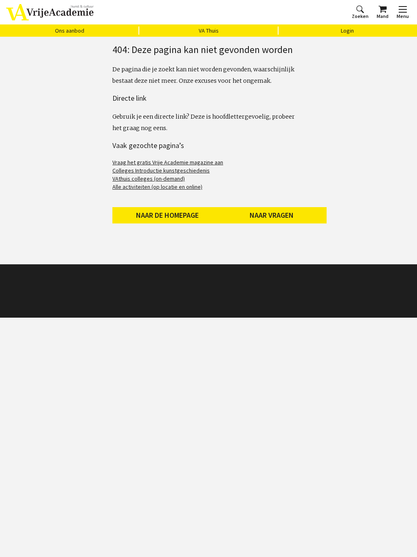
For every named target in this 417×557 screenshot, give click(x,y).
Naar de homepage (167, 215)
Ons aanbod (69, 30)
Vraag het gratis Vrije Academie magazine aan (167, 162)
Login (347, 30)
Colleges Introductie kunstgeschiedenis (161, 170)
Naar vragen (272, 215)
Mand (382, 16)
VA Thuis (209, 30)
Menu (403, 16)
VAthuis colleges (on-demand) (148, 178)
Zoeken (360, 16)
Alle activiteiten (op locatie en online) (157, 186)
